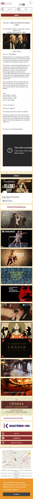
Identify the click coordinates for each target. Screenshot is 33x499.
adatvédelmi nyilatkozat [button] (11, 489)
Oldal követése (8, 201)
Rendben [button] (16, 494)
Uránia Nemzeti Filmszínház (10, 197)
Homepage (16, 438)
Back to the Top (16, 442)
